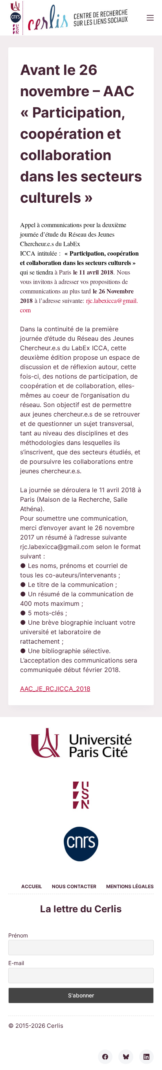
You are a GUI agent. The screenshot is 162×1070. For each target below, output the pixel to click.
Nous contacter (74, 886)
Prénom (18, 935)
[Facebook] (105, 1056)
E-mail (16, 963)
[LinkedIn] (146, 1056)
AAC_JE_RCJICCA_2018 (55, 689)
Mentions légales (130, 886)
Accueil (31, 886)
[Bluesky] (125, 1056)
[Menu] (150, 17)
